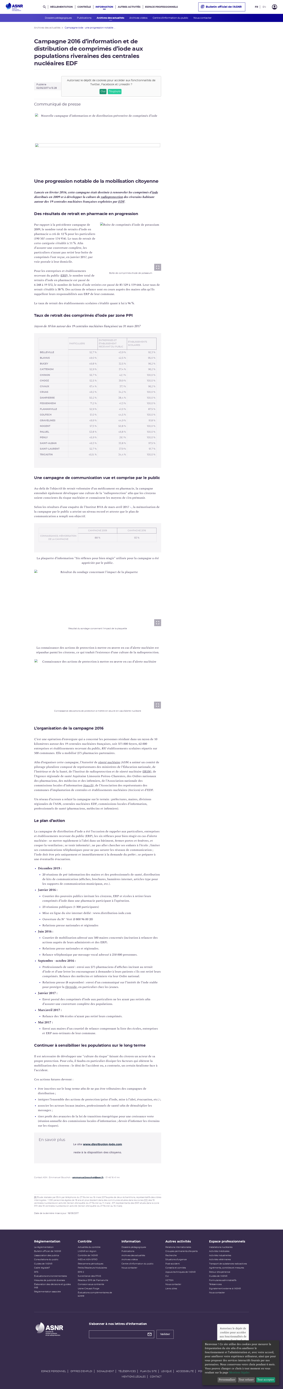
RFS (36, 1272)
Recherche (171, 1255)
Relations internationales (178, 1247)
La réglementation (44, 1247)
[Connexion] (274, 7)
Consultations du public (46, 1259)
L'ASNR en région (87, 1251)
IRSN (147, 771)
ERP (64, 275)
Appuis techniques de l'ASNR (180, 1272)
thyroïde (71, 987)
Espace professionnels (161, 7)
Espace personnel (53, 1371)
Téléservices (215, 1284)
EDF (121, 201)
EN (264, 7)
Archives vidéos (138, 18)
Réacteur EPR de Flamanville (93, 1280)
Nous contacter (202, 18)
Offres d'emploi (81, 1371)
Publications (84, 18)
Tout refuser (246, 1380)
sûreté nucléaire (109, 762)
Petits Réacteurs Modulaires (92, 1268)
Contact (156, 1377)
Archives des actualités (111, 18)
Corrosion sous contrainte (91, 1284)
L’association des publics (46, 1255)
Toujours (115, 91)
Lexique (166, 1371)
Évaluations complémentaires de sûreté (95, 1294)
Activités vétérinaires (220, 1259)
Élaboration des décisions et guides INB (52, 1286)
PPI (146, 1200)
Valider (165, 1334)
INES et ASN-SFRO (87, 1259)
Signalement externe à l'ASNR (225, 1289)
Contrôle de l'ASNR (88, 1255)
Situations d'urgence (176, 1259)
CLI (167, 1276)
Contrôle (84, 7)
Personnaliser (227, 1380)
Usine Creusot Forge (88, 1289)
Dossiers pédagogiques (58, 18)
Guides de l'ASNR (43, 1264)
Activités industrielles (220, 1255)
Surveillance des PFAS (89, 1276)
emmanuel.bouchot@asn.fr (88, 1177)
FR (256, 7)
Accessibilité (185, 1371)
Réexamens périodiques (90, 1264)
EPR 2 (81, 1272)
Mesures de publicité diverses (49, 1280)
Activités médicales (219, 1251)
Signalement (105, 1371)
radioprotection (112, 197)
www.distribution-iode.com (102, 1144)
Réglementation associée (47, 1292)
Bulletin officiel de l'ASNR (224, 7)
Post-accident (172, 1264)
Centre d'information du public (171, 18)
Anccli (88, 785)
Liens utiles (171, 1289)
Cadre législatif (42, 1268)
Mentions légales (134, 1377)
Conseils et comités (175, 1268)
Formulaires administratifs (222, 1280)
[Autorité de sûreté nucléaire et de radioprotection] (14, 7)
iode (155, 192)
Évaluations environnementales (50, 1276)
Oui (103, 91)
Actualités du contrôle (89, 1247)
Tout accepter (265, 1380)
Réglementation (61, 7)
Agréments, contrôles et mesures (226, 1268)
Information (104, 7)
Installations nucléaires (220, 1247)
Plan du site (148, 1371)
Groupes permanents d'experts (181, 1251)
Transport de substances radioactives (228, 1264)
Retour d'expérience (219, 1272)
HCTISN (169, 1280)
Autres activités (129, 7)
